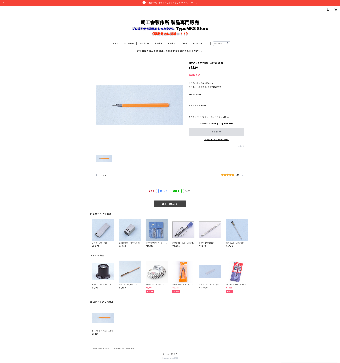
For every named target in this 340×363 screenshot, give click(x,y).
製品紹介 (158, 43)
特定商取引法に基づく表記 (124, 349)
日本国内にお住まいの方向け (216, 139)
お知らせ (172, 43)
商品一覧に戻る (170, 203)
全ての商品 (129, 43)
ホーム (115, 43)
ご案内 (184, 43)
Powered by (167, 358)
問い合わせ (197, 43)
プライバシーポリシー (100, 349)
